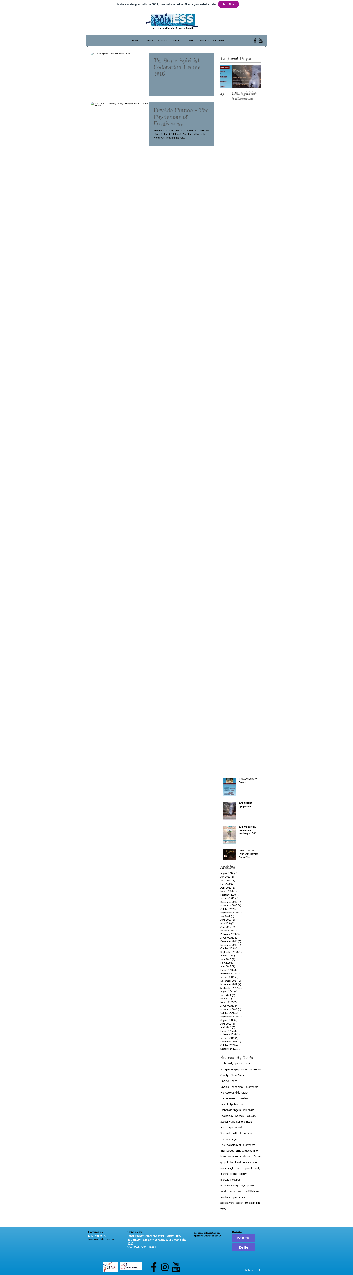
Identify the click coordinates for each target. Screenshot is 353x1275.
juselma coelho (228, 1174)
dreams (247, 1156)
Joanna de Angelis (230, 1110)
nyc (243, 1185)
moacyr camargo (229, 1185)
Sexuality (251, 1116)
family (257, 1156)
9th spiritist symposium (233, 1069)
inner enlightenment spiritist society (240, 1168)
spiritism (225, 1197)
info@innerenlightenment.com (101, 1239)
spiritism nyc (239, 1197)
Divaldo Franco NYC (231, 1087)
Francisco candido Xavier (234, 1092)
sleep (240, 1191)
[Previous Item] (226, 76)
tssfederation (252, 1203)
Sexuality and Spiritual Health (236, 1122)
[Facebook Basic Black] (255, 40)
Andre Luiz (255, 1069)
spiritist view (227, 1203)
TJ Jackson (246, 1133)
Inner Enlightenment (232, 1104)
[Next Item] (255, 76)
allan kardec (227, 1151)
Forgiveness (251, 1087)
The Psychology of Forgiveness (237, 1145)
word (223, 1209)
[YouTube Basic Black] (260, 40)
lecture (243, 1174)
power (250, 1185)
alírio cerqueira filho (247, 1151)
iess (255, 1162)
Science (239, 1116)
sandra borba (227, 1191)
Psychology (226, 1116)
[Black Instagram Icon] (165, 1267)
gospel (224, 1162)
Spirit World (235, 1127)
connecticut (234, 1156)
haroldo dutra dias (240, 1162)
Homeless (242, 1098)
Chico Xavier (237, 1075)
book (223, 1156)
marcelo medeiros (230, 1180)
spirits (239, 1203)
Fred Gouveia (227, 1098)
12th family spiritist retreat (235, 1063)
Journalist (248, 1110)
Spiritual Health (229, 1133)
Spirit (223, 1127)
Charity (224, 1075)
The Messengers (229, 1139)
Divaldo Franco (228, 1081)
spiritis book (252, 1191)
